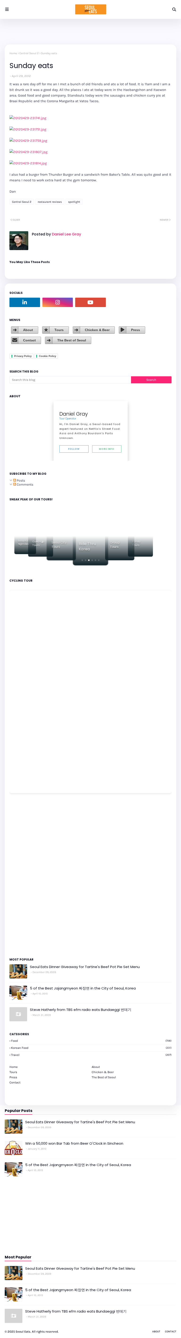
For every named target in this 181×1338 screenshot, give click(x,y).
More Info (106, 448)
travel (91, 1055)
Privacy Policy (23, 356)
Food (91, 1040)
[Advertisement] (23, 875)
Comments (24, 484)
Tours (59, 330)
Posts (20, 480)
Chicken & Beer (97, 330)
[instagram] (57, 302)
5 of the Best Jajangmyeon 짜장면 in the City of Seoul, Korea (83, 988)
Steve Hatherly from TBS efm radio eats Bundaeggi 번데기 (80, 1009)
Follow (74, 448)
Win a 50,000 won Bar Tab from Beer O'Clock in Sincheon (74, 1143)
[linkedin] (24, 302)
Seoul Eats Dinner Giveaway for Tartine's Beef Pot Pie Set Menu (85, 966)
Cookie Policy (47, 356)
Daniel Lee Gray (66, 234)
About (28, 330)
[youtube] (90, 302)
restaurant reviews (50, 201)
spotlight (74, 201)
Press (135, 330)
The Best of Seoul (71, 340)
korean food (91, 1048)
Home (13, 53)
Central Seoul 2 (29, 53)
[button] (82, 560)
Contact (29, 340)
